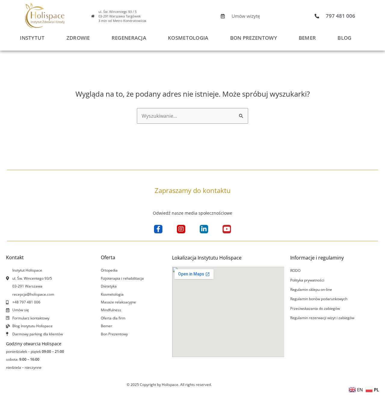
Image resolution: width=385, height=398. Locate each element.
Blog (344, 37)
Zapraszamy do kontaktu (193, 190)
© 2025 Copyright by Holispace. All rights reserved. (169, 384)
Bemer (307, 37)
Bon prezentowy (253, 37)
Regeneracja (129, 37)
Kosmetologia (188, 37)
